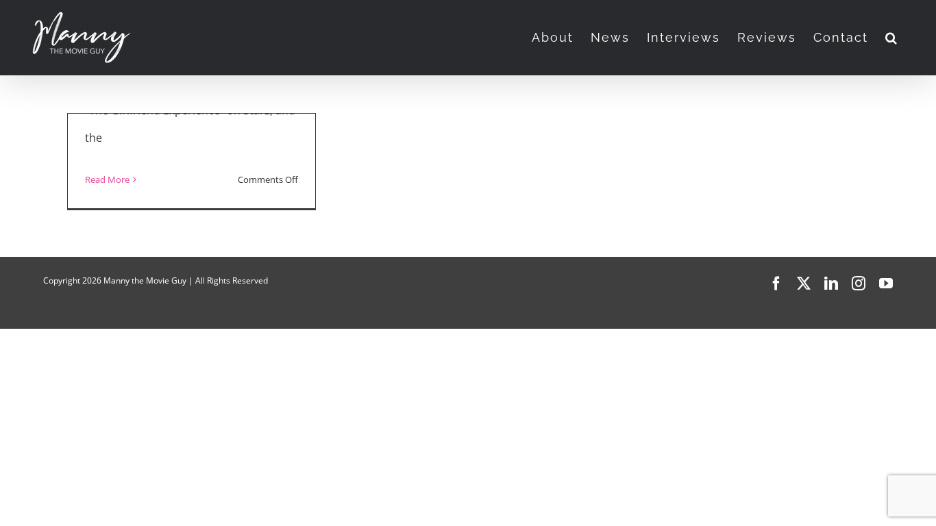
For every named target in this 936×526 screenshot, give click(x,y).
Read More (107, 179)
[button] (891, 37)
